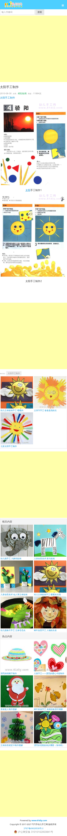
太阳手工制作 (7, 97)
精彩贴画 (22, 93)
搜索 (40, 12)
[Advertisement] (33, 49)
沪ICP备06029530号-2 (33, 828)
